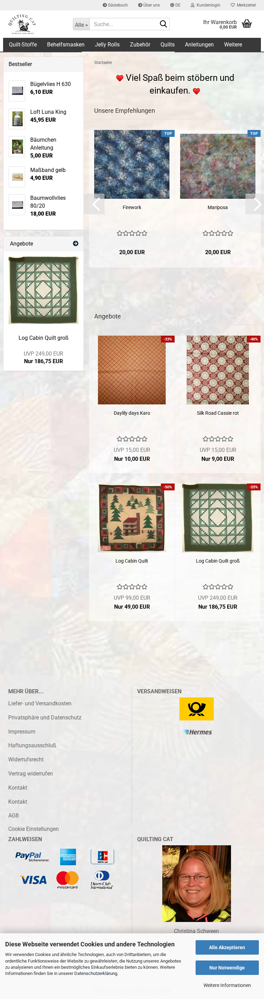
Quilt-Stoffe (23, 44)
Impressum (21, 731)
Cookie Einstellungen (33, 829)
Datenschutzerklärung (95, 973)
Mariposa (218, 207)
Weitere (233, 44)
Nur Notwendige (227, 967)
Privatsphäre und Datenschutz (44, 717)
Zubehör (140, 44)
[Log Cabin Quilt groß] (43, 290)
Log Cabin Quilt (132, 561)
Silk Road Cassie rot (218, 413)
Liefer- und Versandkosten (40, 703)
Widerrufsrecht (26, 759)
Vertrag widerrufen (30, 773)
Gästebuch (117, 5)
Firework (132, 207)
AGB (13, 815)
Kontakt (17, 787)
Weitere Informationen (227, 985)
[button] (175, 5)
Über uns (151, 5)
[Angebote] (75, 244)
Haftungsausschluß (32, 745)
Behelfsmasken (66, 44)
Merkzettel (245, 5)
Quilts (168, 44)
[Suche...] (163, 24)
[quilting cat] (35, 24)
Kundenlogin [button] (207, 5)
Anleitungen (199, 44)
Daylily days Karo (132, 413)
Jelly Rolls (107, 44)
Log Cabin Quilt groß (218, 561)
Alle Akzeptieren (227, 947)
